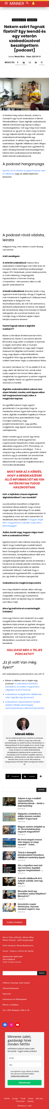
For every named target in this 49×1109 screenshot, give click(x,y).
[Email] (29, 62)
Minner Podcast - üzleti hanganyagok (18, 940)
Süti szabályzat (9, 959)
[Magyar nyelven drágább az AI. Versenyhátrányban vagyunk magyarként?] (9, 829)
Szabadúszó (32, 20)
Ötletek (30, 1098)
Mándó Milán (20, 57)
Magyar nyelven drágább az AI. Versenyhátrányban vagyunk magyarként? (31, 829)
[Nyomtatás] (35, 62)
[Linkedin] (23, 62)
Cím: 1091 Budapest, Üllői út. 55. (16, 1010)
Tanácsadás (20, 1101)
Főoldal (7, 1098)
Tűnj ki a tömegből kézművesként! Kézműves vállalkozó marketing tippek (31, 855)
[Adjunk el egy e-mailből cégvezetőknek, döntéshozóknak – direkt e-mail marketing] (9, 801)
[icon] (33, 3)
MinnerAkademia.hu (25, 945)
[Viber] (41, 62)
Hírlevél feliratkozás (11, 988)
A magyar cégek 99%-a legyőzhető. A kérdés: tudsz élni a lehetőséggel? (23, 522)
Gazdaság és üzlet (19, 20)
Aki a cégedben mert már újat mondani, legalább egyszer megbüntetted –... (30, 867)
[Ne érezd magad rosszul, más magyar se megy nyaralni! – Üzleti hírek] (9, 842)
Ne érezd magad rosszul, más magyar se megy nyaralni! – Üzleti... (30, 842)
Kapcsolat (7, 994)
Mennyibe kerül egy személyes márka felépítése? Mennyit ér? (32, 893)
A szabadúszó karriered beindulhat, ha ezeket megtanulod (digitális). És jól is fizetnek (22, 686)
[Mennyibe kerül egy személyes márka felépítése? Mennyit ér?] (9, 894)
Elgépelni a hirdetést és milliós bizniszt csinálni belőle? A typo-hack (29, 816)
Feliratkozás (24, 1082)
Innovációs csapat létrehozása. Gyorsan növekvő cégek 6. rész (29, 906)
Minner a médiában (11, 1005)
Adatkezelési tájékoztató (13, 956)
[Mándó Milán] (24, 724)
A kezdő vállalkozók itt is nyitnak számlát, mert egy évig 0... (30, 880)
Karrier (31, 951)
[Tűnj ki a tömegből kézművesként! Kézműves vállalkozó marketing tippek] (9, 855)
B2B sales (39, 1098)
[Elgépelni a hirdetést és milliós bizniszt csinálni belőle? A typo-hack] (9, 817)
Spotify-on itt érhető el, (14, 170)
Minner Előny (28, 937)
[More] (41, 776)
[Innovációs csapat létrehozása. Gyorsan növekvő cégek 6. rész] (9, 907)
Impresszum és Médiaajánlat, (15, 999)
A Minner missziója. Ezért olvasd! (16, 983)
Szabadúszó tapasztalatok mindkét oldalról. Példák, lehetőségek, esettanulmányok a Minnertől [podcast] (24, 704)
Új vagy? (15, 1098)
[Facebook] (17, 62)
